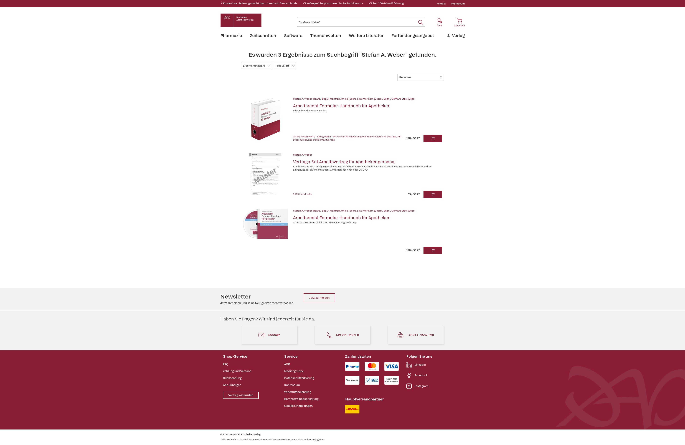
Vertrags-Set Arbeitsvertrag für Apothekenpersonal (344, 161)
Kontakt (441, 3)
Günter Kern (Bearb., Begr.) (374, 98)
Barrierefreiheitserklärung (301, 399)
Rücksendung (232, 378)
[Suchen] (421, 22)
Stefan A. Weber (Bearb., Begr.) (311, 98)
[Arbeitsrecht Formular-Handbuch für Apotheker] (265, 119)
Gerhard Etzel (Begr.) (403, 98)
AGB (287, 364)
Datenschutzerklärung (299, 378)
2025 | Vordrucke (302, 194)
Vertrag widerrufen (240, 395)
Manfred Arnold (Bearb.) (344, 98)
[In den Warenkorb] (432, 138)
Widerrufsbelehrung (297, 392)
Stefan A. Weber (302, 154)
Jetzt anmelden (319, 298)
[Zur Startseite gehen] (241, 20)
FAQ (225, 364)
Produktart (283, 66)
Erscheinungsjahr (254, 66)
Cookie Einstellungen (298, 406)
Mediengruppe (294, 371)
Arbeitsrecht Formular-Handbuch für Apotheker (341, 105)
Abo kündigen (232, 385)
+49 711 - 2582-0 (347, 335)
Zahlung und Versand (237, 371)
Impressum (458, 3)
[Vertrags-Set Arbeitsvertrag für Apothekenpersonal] (265, 175)
